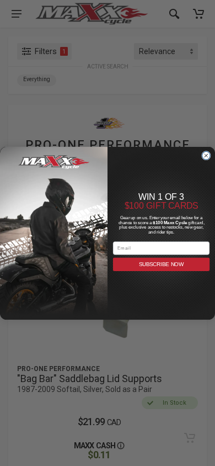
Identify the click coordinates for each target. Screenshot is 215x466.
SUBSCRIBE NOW (161, 264)
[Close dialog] (206, 155)
